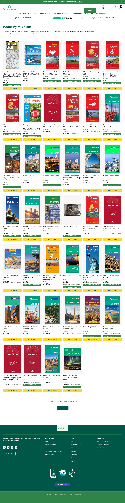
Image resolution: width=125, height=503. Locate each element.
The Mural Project (70, 226)
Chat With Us (74, 451)
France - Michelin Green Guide (52, 328)
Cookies (73, 457)
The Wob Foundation (50, 444)
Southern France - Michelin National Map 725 (72, 127)
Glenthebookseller (49, 454)
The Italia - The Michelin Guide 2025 (111, 227)
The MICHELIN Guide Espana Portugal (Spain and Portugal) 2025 (12, 378)
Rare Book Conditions (103, 444)
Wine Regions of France (92, 327)
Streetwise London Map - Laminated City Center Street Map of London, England (12, 75)
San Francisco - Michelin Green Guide (111, 126)
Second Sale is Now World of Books (54, 451)
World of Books (53, 494)
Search (89, 10)
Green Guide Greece (111, 176)
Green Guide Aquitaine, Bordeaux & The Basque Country (72, 178)
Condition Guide (75, 454)
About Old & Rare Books (103, 441)
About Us (47, 441)
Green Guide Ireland (51, 176)
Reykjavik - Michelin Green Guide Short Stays (70, 378)
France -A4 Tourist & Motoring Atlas (11, 276)
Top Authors (48, 448)
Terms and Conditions (75, 494)
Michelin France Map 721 (91, 73)
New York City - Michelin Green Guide (32, 227)
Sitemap (73, 461)
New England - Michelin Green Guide (72, 328)
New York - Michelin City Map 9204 (92, 276)
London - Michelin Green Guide (30, 328)
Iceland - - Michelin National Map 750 (50, 73)
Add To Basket (12, 88)
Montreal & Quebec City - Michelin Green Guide (11, 178)
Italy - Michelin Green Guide (11, 328)
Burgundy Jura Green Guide (111, 276)
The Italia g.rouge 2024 (32, 375)
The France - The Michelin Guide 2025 (51, 126)
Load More (62, 408)
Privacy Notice (63, 494)
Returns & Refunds (76, 444)
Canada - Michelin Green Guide (110, 328)
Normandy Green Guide (32, 176)
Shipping (73, 441)
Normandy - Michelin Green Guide (91, 177)
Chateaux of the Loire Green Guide (31, 276)
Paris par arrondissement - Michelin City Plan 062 (31, 127)
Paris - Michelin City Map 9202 (10, 227)
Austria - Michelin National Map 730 (90, 126)
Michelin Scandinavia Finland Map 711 (91, 227)
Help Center (74, 448)
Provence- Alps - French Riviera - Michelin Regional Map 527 (52, 277)
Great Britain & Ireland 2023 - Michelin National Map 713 (112, 74)
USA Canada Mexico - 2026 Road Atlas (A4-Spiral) (31, 74)
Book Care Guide (101, 448)
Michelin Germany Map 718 (12, 126)
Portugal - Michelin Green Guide (50, 227)
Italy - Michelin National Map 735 (72, 73)
